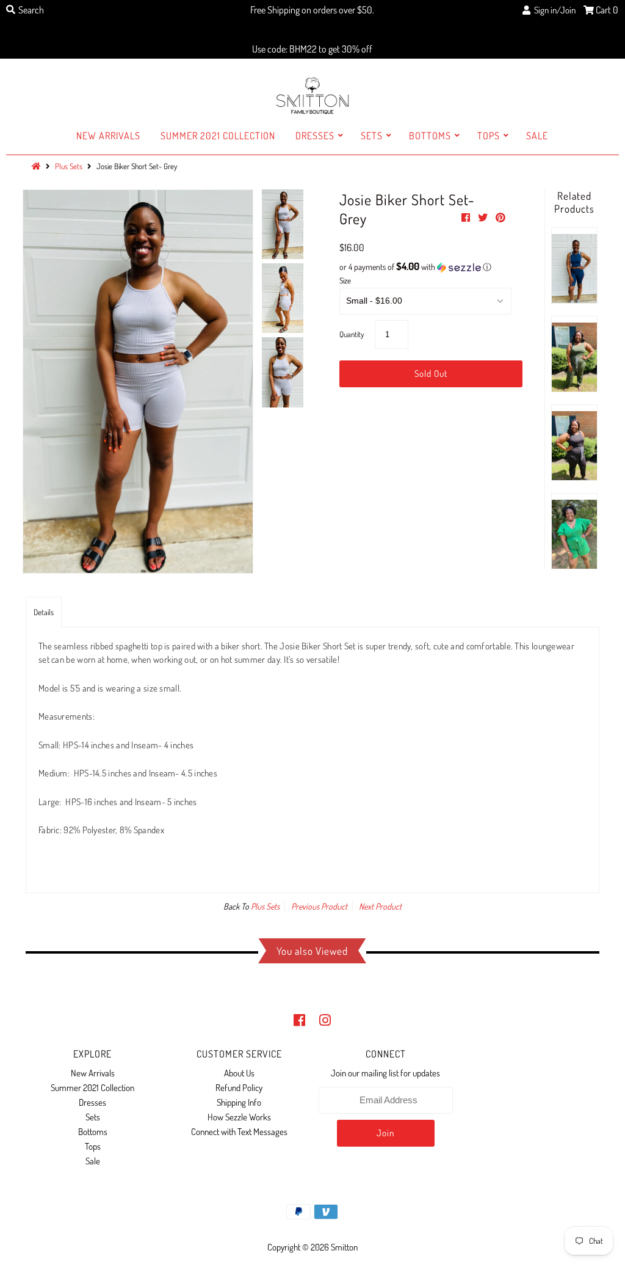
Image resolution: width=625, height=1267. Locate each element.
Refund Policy (238, 1088)
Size (345, 280)
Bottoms (430, 136)
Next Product (380, 906)
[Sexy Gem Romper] (574, 531)
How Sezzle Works (239, 1117)
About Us (239, 1073)
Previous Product (319, 906)
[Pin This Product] (500, 217)
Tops (488, 136)
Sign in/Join (553, 10)
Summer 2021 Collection (218, 136)
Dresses (314, 136)
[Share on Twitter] (484, 217)
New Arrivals (108, 136)
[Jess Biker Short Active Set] (574, 265)
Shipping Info (239, 1102)
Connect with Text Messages (239, 1131)
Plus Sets (265, 906)
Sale (537, 136)
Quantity (351, 334)
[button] (425, 267)
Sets (372, 136)
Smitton (344, 1247)
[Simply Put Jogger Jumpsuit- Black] (574, 442)
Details (44, 612)
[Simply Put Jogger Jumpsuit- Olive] (574, 354)
